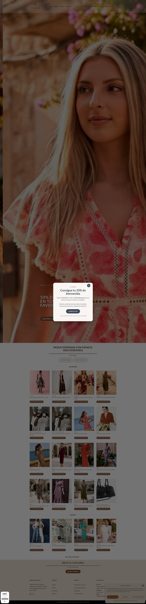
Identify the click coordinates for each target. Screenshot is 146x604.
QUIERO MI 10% (73, 311)
